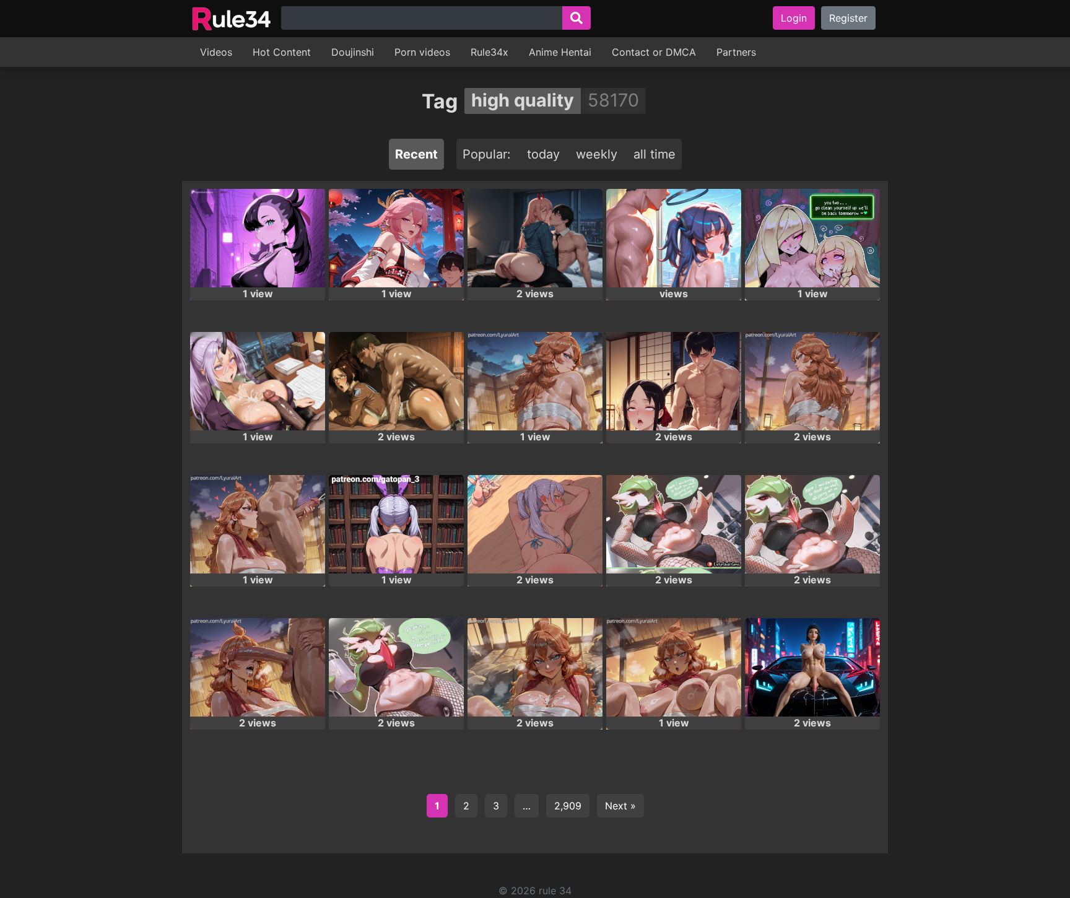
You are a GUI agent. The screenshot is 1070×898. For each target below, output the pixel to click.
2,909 (567, 806)
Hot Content (282, 52)
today (543, 154)
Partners (736, 52)
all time (654, 154)
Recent (416, 154)
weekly (596, 154)
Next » (620, 806)
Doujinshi (352, 52)
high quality (522, 100)
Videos (216, 52)
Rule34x (489, 52)
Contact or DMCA (654, 52)
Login (794, 18)
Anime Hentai (560, 52)
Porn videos (422, 52)
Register (848, 18)
